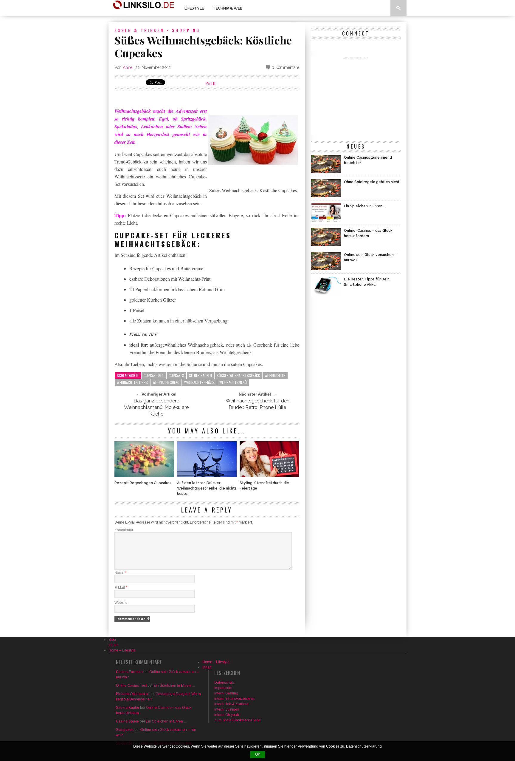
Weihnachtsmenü (233, 382)
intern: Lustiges (226, 709)
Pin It (210, 83)
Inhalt (112, 645)
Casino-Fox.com (129, 672)
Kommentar (123, 530)
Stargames (125, 730)
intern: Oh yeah (226, 715)
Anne (127, 67)
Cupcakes (176, 375)
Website (121, 603)
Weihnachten (275, 375)
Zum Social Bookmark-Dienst (237, 720)
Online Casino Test (131, 685)
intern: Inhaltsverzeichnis (234, 699)
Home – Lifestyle (122, 650)
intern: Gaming (226, 693)
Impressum (223, 688)
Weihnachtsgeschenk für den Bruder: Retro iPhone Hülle (257, 404)
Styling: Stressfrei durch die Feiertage (264, 485)
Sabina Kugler (127, 708)
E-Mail (120, 588)
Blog (112, 639)
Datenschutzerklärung (364, 746)
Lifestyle (194, 8)
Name (120, 573)
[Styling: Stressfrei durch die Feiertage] (269, 475)
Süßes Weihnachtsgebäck (238, 375)
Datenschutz (224, 682)
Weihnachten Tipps (132, 382)
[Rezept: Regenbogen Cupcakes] (144, 475)
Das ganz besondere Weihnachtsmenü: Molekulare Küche (156, 407)
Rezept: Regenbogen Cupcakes (142, 483)
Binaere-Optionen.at (132, 694)
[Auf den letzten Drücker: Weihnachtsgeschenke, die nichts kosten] (207, 475)
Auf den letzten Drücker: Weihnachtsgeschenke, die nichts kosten (207, 488)
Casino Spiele (127, 721)
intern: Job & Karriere (231, 704)
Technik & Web (228, 8)
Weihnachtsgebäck (199, 382)
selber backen (200, 375)
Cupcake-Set (154, 375)
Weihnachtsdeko (166, 382)
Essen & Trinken (139, 30)
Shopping (186, 30)
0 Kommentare (285, 67)
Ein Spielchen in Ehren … (174, 685)
